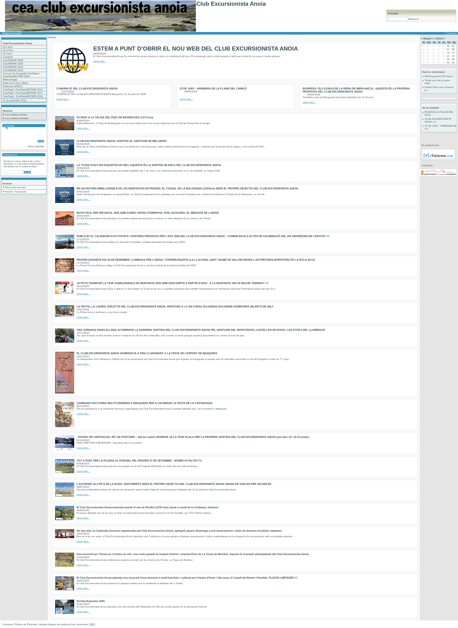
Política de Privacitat (26, 624)
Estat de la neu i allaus (15, 83)
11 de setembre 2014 (14, 100)
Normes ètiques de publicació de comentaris (63, 624)
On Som (7, 53)
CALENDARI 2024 (13, 67)
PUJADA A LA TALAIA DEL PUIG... (439, 113)
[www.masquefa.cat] (438, 175)
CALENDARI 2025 (13, 63)
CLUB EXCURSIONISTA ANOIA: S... (438, 120)
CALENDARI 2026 (13, 60)
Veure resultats (36, 146)
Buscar (412, 19)
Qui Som (7, 47)
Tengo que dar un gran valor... (437, 81)
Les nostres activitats (16, 118)
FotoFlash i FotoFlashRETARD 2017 (23, 93)
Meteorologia (10, 79)
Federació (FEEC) (12, 86)
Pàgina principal (11, 33)
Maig (426, 38)
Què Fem (8, 50)
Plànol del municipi (15, 187)
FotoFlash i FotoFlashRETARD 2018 (23, 89)
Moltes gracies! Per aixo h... (440, 76)
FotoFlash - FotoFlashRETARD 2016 (23, 96)
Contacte (452, 33)
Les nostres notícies (16, 114)
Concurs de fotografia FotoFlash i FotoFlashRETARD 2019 (21, 75)
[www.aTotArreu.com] (438, 160)
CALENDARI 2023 (13, 70)
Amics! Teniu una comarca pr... (439, 88)
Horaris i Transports (15, 191)
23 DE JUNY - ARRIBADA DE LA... (441, 127)
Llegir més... (100, 61)
